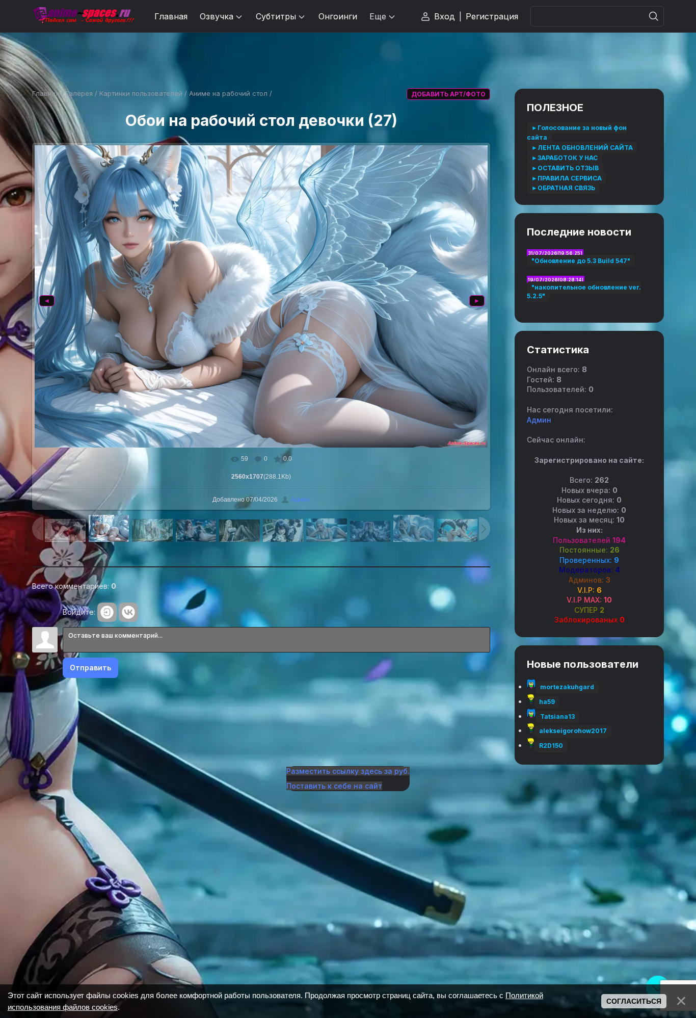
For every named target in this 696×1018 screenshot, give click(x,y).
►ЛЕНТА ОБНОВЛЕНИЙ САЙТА (582, 147)
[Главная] (83, 16)
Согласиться (633, 1001)
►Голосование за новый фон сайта (577, 133)
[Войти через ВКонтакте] (128, 612)
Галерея (79, 93)
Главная (45, 93)
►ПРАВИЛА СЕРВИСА (566, 178)
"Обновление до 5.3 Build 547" (580, 261)
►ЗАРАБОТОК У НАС (564, 158)
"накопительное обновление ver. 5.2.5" (584, 291)
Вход (444, 16)
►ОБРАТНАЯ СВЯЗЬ (563, 188)
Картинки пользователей (140, 93)
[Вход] (107, 612)
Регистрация (492, 16)
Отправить (90, 667)
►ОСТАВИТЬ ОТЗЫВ (565, 168)
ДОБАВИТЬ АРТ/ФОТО (448, 94)
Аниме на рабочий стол (228, 93)
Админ (300, 499)
